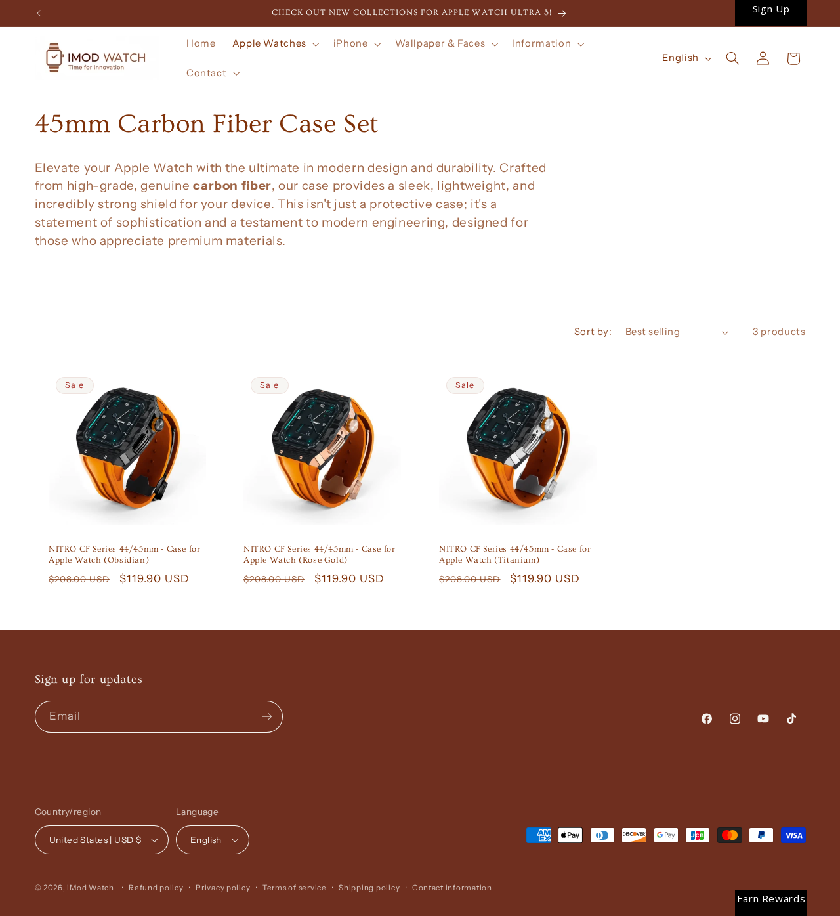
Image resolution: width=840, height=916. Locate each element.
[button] (274, 44)
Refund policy (156, 887)
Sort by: (593, 332)
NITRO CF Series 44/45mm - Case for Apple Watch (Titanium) (515, 554)
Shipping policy (369, 887)
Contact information (452, 887)
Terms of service (294, 887)
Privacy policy (223, 887)
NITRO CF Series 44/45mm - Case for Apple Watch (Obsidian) (124, 554)
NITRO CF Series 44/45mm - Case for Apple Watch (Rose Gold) (319, 554)
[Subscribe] (266, 717)
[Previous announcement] (38, 13)
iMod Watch (90, 887)
